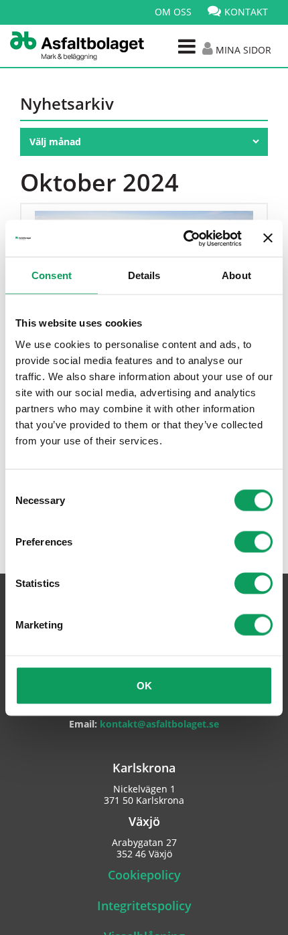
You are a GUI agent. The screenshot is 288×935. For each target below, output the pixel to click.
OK (144, 685)
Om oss (173, 11)
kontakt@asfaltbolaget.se (159, 723)
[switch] (253, 541)
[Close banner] (268, 238)
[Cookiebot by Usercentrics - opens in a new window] (184, 238)
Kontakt (246, 11)
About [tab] (236, 275)
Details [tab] (144, 275)
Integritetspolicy (144, 906)
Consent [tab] (51, 275)
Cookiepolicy (144, 875)
